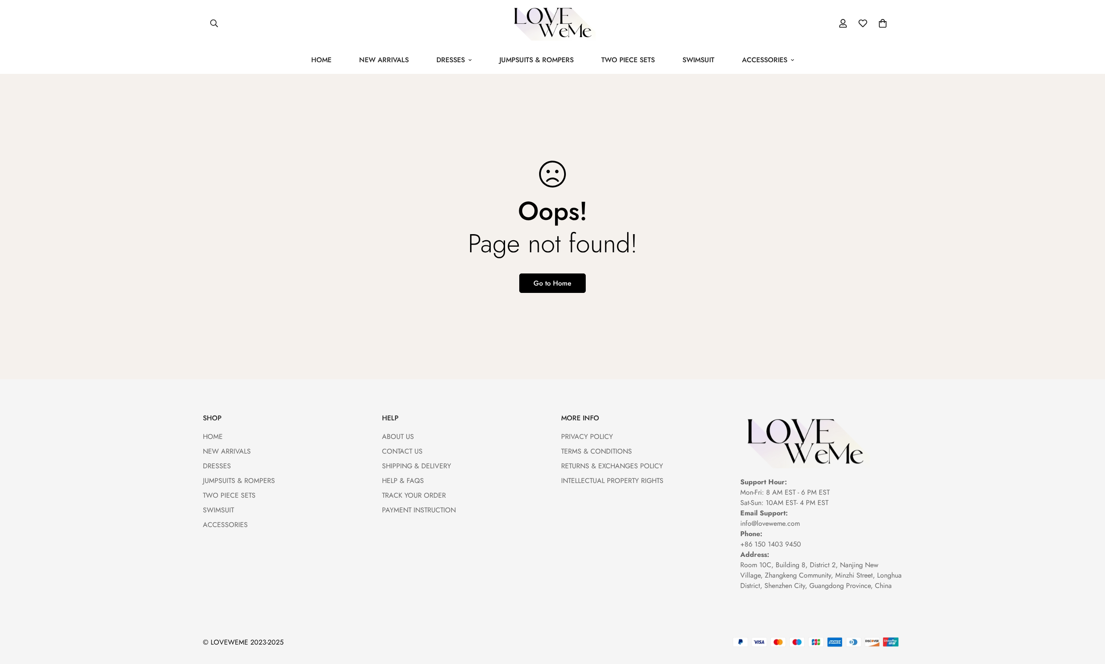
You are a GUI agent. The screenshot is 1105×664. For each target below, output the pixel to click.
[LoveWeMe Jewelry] (552, 23)
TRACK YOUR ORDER (414, 495)
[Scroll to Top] (1088, 617)
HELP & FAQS (403, 481)
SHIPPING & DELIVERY (416, 466)
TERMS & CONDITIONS (596, 451)
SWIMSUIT (698, 60)
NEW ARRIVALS (384, 60)
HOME (321, 60)
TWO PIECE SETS (628, 60)
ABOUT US (398, 437)
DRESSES (450, 60)
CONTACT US (402, 451)
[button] (883, 23)
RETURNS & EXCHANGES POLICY (612, 466)
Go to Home (552, 283)
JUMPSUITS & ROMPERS (536, 60)
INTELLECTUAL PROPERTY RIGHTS (612, 481)
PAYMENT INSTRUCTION (419, 510)
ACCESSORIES (764, 60)
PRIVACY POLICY (587, 437)
